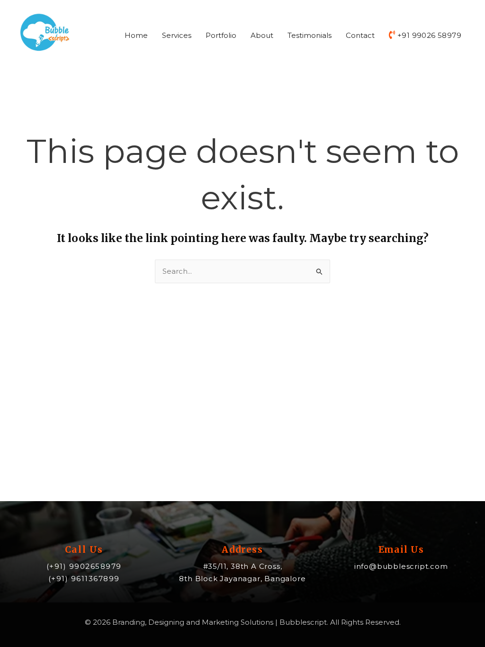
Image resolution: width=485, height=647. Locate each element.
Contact (360, 35)
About (262, 35)
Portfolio (221, 35)
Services (176, 35)
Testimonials (309, 35)
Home (136, 35)
